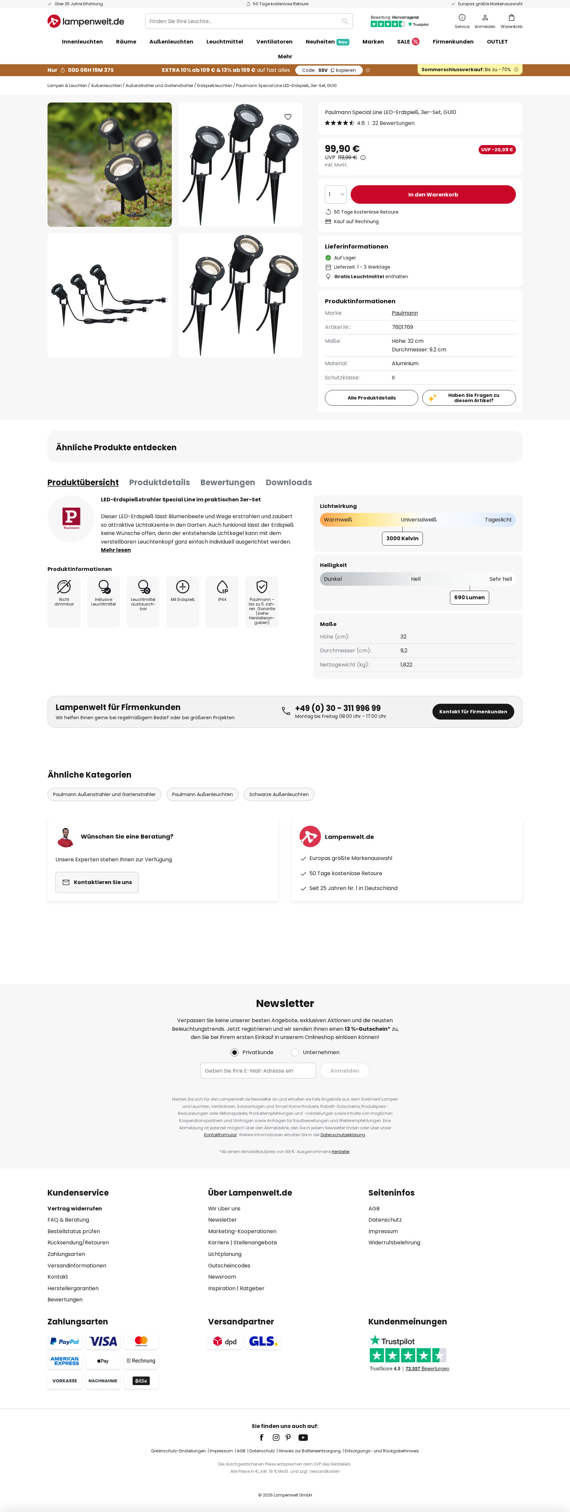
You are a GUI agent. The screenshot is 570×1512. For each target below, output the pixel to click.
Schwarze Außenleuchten (279, 794)
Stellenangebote (255, 1242)
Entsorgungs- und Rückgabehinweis (382, 1451)
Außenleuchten (106, 85)
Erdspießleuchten (214, 85)
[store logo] (86, 21)
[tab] (83, 482)
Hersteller (341, 1151)
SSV (329, 70)
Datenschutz (385, 1220)
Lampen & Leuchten (67, 85)
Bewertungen (228, 482)
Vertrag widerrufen (75, 1208)
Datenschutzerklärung (343, 1135)
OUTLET (497, 41)
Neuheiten (326, 41)
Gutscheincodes (229, 1265)
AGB (374, 1208)
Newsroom (222, 1277)
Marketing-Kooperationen (242, 1231)
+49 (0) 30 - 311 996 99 (338, 708)
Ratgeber (252, 1288)
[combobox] (249, 21)
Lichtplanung (224, 1254)
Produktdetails (159, 482)
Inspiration (222, 1288)
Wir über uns (224, 1208)
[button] (110, 295)
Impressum (383, 1231)
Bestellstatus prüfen (74, 1231)
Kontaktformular (220, 1135)
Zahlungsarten (66, 1254)
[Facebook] (266, 1437)
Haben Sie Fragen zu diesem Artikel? (473, 398)
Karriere (218, 1242)
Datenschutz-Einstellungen (178, 1451)
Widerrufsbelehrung (394, 1242)
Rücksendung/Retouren (78, 1242)
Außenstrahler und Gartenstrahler (159, 85)
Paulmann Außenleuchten (202, 794)
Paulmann (405, 313)
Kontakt (58, 1277)
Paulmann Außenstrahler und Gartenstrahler (104, 794)
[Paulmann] (71, 518)
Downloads (289, 482)
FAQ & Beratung (68, 1220)
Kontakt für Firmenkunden (473, 711)
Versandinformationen (77, 1265)
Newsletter (222, 1220)
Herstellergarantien (73, 1288)
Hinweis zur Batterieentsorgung (310, 1451)
